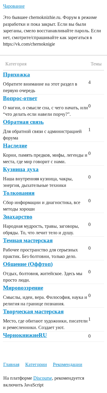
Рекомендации (67, 364)
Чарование (14, 6)
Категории (36, 364)
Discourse (42, 378)
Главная (11, 364)
